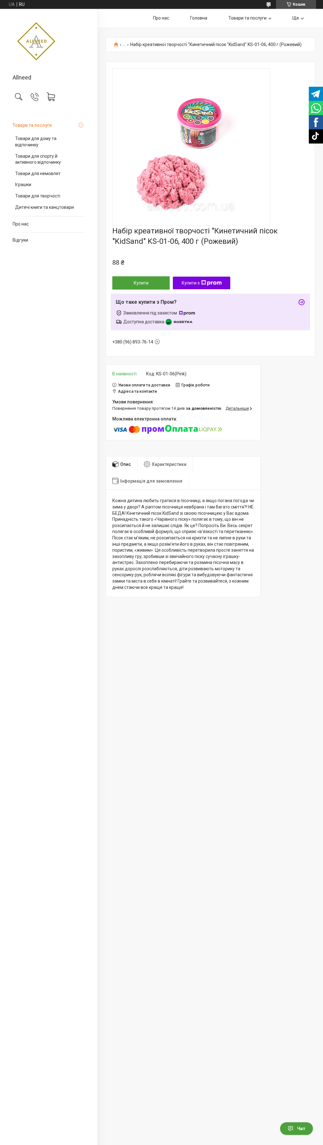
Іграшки (23, 184)
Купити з (191, 282)
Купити (141, 282)
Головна (198, 18)
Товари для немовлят (38, 173)
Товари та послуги (32, 125)
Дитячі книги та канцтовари (44, 207)
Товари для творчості (37, 195)
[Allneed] (49, 42)
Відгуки (20, 240)
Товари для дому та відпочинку (35, 141)
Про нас (21, 223)
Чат (301, 1128)
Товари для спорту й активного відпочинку (38, 159)
